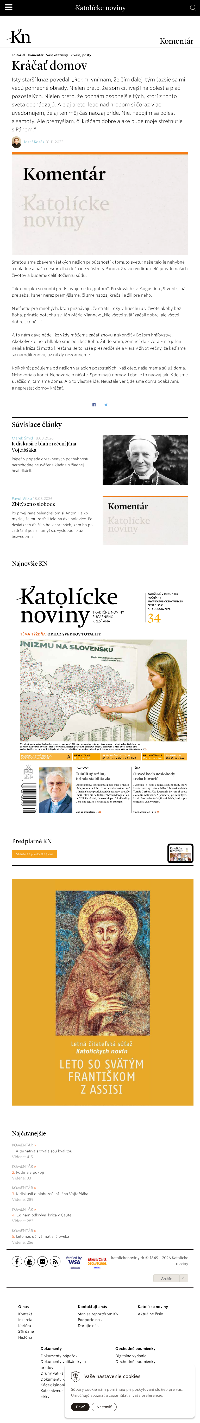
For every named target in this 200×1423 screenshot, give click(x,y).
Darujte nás (88, 1326)
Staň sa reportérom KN (98, 1314)
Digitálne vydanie (130, 1356)
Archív (166, 1278)
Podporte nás (90, 1320)
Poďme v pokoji (30, 1172)
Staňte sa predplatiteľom (34, 854)
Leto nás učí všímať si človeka (42, 1236)
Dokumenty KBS (55, 1379)
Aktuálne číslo (150, 1314)
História (25, 1337)
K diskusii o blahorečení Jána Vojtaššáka (52, 1194)
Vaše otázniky (57, 55)
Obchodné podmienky (135, 1362)
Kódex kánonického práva (64, 1385)
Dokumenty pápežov (59, 1356)
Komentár (35, 55)
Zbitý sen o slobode (33, 504)
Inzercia (25, 1320)
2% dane (26, 1331)
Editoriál (18, 55)
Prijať (80, 1407)
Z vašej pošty (81, 55)
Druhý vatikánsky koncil (62, 1373)
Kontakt (25, 1314)
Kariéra (24, 1326)
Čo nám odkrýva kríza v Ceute (43, 1215)
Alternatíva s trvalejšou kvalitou (44, 1151)
